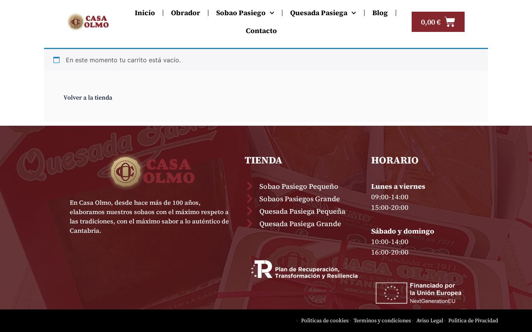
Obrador (185, 13)
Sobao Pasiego (241, 13)
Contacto (261, 30)
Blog (380, 13)
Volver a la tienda (87, 98)
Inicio (145, 13)
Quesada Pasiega (318, 13)
